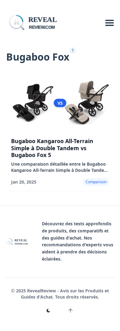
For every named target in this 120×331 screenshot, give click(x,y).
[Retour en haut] (70, 310)
